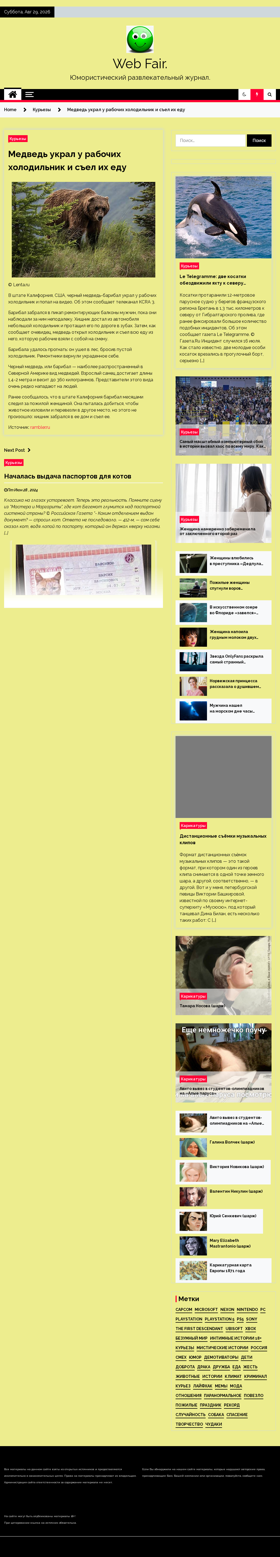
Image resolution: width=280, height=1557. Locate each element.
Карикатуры (193, 825)
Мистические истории (222, 1348)
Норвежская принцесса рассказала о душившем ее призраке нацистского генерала (236, 684)
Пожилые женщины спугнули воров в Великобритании (230, 585)
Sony (251, 1319)
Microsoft (206, 1309)
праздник (210, 1405)
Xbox (250, 1328)
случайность (191, 1415)
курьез (183, 1386)
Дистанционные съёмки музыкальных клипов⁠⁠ (223, 839)
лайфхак (202, 1386)
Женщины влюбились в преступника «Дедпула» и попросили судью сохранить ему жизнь (237, 561)
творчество (189, 1424)
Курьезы (18, 138)
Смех (181, 1357)
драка (203, 1367)
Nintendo (247, 1309)
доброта (185, 1367)
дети (246, 1357)
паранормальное (222, 1395)
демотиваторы (221, 1357)
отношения (189, 1395)
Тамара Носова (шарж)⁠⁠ (202, 1006)
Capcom (184, 1309)
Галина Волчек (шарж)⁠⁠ (232, 1142)
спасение (237, 1415)
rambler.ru (40, 427)
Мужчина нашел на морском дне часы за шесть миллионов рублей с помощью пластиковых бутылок (232, 708)
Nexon (227, 1309)
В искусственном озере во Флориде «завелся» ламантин (234, 610)
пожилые (186, 1405)
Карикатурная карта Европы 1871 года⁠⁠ (231, 1268)
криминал (255, 1376)
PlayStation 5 (219, 1319)
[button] (244, 94)
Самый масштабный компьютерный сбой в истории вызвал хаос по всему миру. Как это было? (222, 444)
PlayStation (189, 1319)
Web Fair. (140, 63)
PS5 (240, 1319)
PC (263, 1309)
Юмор (195, 1357)
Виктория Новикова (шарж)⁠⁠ (237, 1167)
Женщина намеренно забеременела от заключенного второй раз (217, 531)
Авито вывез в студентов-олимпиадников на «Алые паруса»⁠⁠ (222, 1090)
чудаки (213, 1424)
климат (233, 1376)
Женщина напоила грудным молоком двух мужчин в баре (233, 635)
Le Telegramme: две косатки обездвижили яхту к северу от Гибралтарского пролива (213, 280)
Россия (259, 1348)
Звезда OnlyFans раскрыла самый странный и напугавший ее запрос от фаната (236, 659)
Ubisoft (234, 1328)
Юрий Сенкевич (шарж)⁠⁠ (233, 1216)
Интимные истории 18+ (236, 1338)
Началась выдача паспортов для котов (67, 476)
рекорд (232, 1405)
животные (188, 1376)
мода (236, 1386)
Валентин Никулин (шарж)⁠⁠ (236, 1191)
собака (216, 1415)
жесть (250, 1367)
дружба (221, 1367)
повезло (253, 1395)
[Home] (12, 94)
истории (212, 1376)
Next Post (14, 450)
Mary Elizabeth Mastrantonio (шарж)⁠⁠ (230, 1243)
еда (236, 1367)
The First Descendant (199, 1328)
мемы (221, 1386)
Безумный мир (192, 1338)
